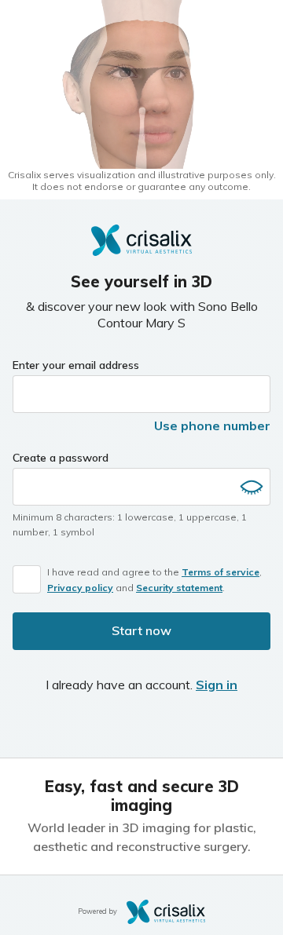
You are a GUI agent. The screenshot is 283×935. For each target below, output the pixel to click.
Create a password (60, 458)
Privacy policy (80, 588)
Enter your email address (76, 365)
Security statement (179, 588)
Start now (141, 630)
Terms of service (220, 572)
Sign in (216, 684)
